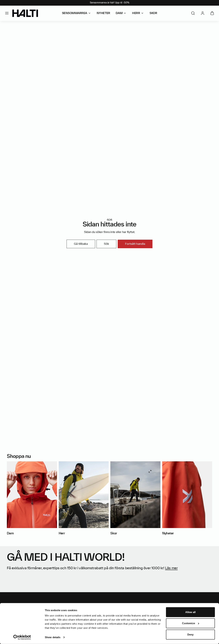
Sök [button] (106, 244)
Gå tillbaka (81, 244)
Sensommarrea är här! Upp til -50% (109, 3)
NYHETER (103, 13)
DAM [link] (119, 13)
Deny (190, 634)
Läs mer (171, 568)
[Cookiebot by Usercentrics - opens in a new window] (22, 637)
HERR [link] (136, 13)
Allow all (190, 612)
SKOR (153, 13)
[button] (7, 13)
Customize (188, 623)
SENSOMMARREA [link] (74, 13)
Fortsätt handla (135, 244)
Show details (52, 637)
